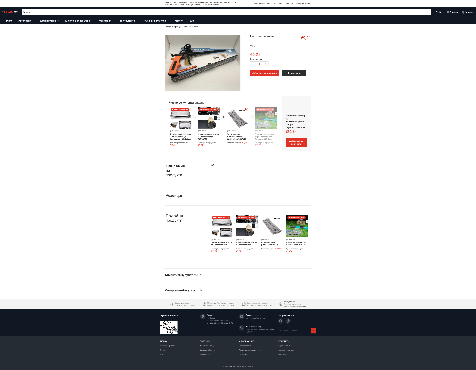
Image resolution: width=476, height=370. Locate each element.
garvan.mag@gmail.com (301, 3)
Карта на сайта (284, 345)
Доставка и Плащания (209, 345)
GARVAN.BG (232, 366)
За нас (162, 350)
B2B (161, 354)
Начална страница (167, 345)
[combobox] (226, 12)
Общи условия (245, 345)
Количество (256, 59)
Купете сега (294, 73)
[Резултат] (428, 12)
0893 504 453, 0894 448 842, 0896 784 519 (271, 3)
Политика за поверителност (250, 350)
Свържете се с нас (286, 350)
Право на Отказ (206, 354)
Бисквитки (243, 354)
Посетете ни (283, 354)
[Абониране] (313, 330)
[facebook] (280, 321)
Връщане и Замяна (207, 350)
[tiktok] (288, 321)
